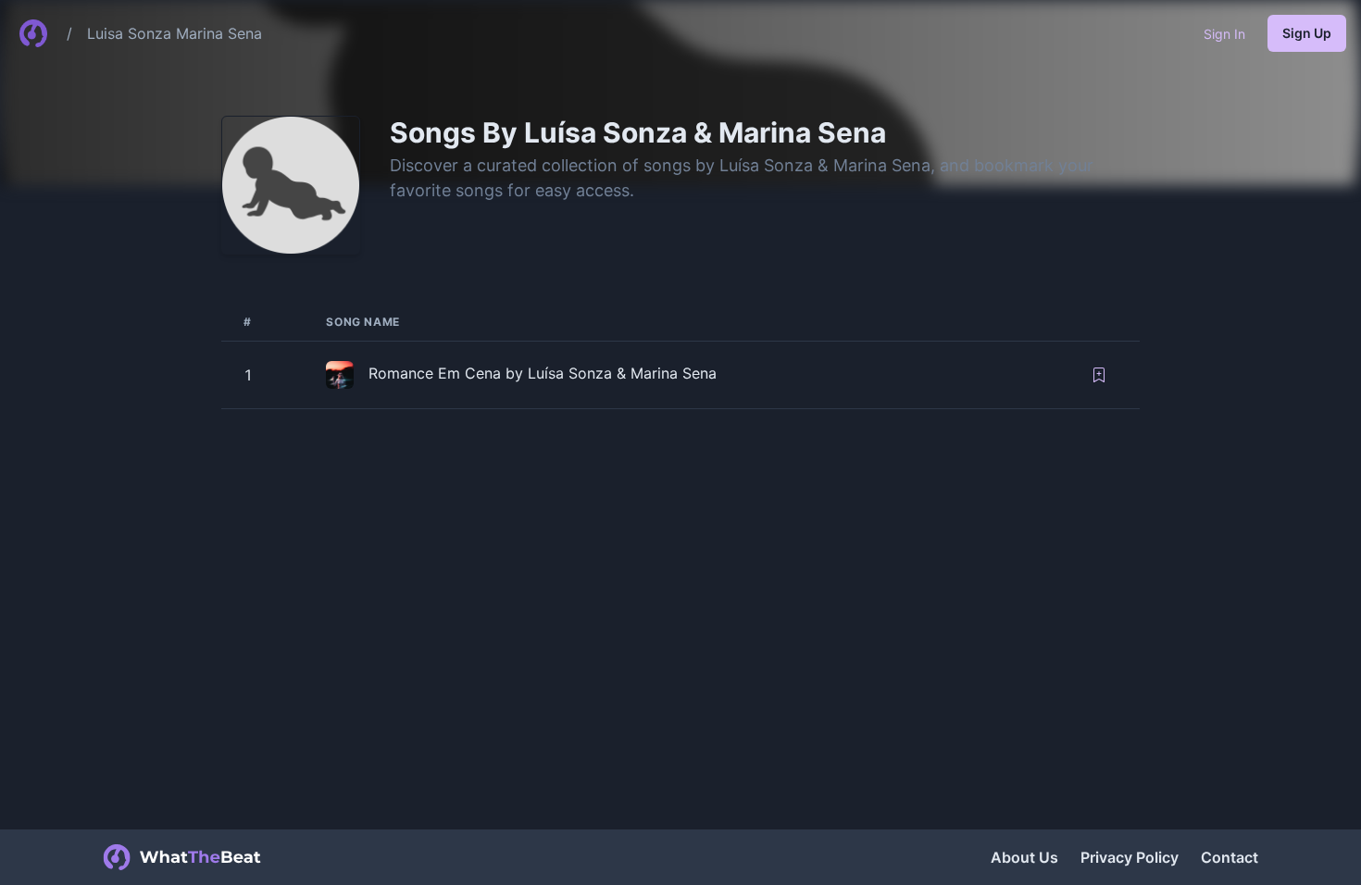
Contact (1229, 857)
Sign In (1224, 34)
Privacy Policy (1129, 857)
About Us (1024, 857)
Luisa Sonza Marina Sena (174, 33)
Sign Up (1306, 33)
